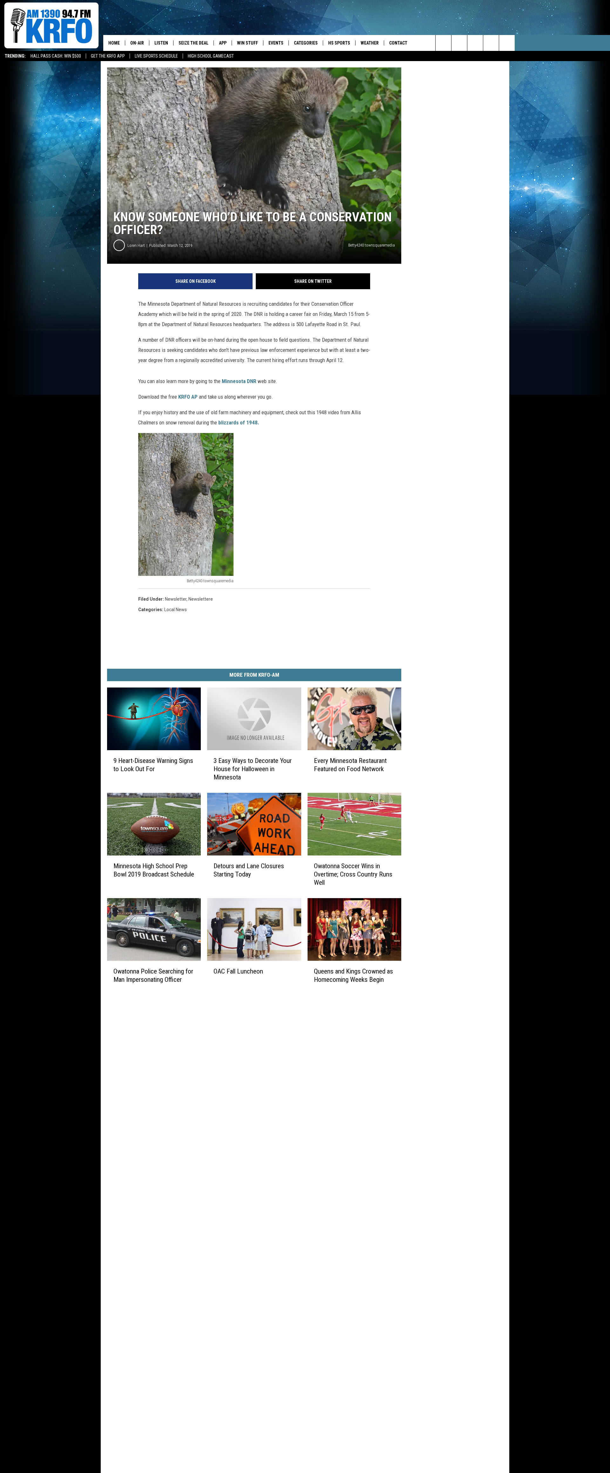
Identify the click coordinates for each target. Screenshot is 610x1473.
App (223, 42)
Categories (306, 42)
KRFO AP (188, 397)
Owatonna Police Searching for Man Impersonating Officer (153, 975)
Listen (161, 42)
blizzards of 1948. (238, 422)
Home (114, 42)
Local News (175, 609)
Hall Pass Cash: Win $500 (55, 56)
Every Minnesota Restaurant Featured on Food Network (350, 765)
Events (275, 42)
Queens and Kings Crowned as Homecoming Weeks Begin (353, 975)
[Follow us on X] (491, 43)
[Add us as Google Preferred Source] (459, 43)
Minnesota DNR (239, 381)
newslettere (200, 599)
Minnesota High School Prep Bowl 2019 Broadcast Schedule (153, 870)
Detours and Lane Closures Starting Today (249, 870)
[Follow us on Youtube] (507, 43)
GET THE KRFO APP (108, 56)
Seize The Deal (193, 42)
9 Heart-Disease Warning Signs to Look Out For (153, 765)
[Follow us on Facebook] (475, 43)
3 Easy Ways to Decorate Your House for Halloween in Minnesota (253, 769)
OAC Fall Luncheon (238, 971)
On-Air (137, 42)
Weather (370, 42)
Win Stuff (247, 42)
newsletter (175, 599)
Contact (398, 42)
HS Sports (339, 42)
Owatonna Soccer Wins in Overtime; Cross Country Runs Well (353, 874)
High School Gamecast (211, 56)
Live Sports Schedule (156, 56)
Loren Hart (136, 245)
